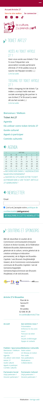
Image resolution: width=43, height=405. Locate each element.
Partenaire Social (11, 372)
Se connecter (30, 13)
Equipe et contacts (28, 341)
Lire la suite (13, 73)
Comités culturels (13, 138)
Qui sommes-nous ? (29, 324)
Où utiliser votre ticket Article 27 (21, 125)
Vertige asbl (34, 399)
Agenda (8, 121)
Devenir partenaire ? (11, 377)
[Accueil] (21, 27)
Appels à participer (13, 134)
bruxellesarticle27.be (29, 314)
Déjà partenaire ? (10, 374)
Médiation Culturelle (30, 348)
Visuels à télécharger (29, 339)
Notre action (26, 350)
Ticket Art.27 (10, 117)
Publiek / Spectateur (12, 348)
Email (6, 199)
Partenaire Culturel (29, 372)
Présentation (26, 326)
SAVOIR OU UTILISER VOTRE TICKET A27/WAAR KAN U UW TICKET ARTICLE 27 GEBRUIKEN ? (21, 180)
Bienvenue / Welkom (14, 112)
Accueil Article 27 (13, 9)
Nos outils (25, 355)
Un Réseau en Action (29, 353)
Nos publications (27, 358)
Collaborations (26, 363)
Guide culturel (11, 130)
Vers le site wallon (13, 13)
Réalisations (25, 360)
